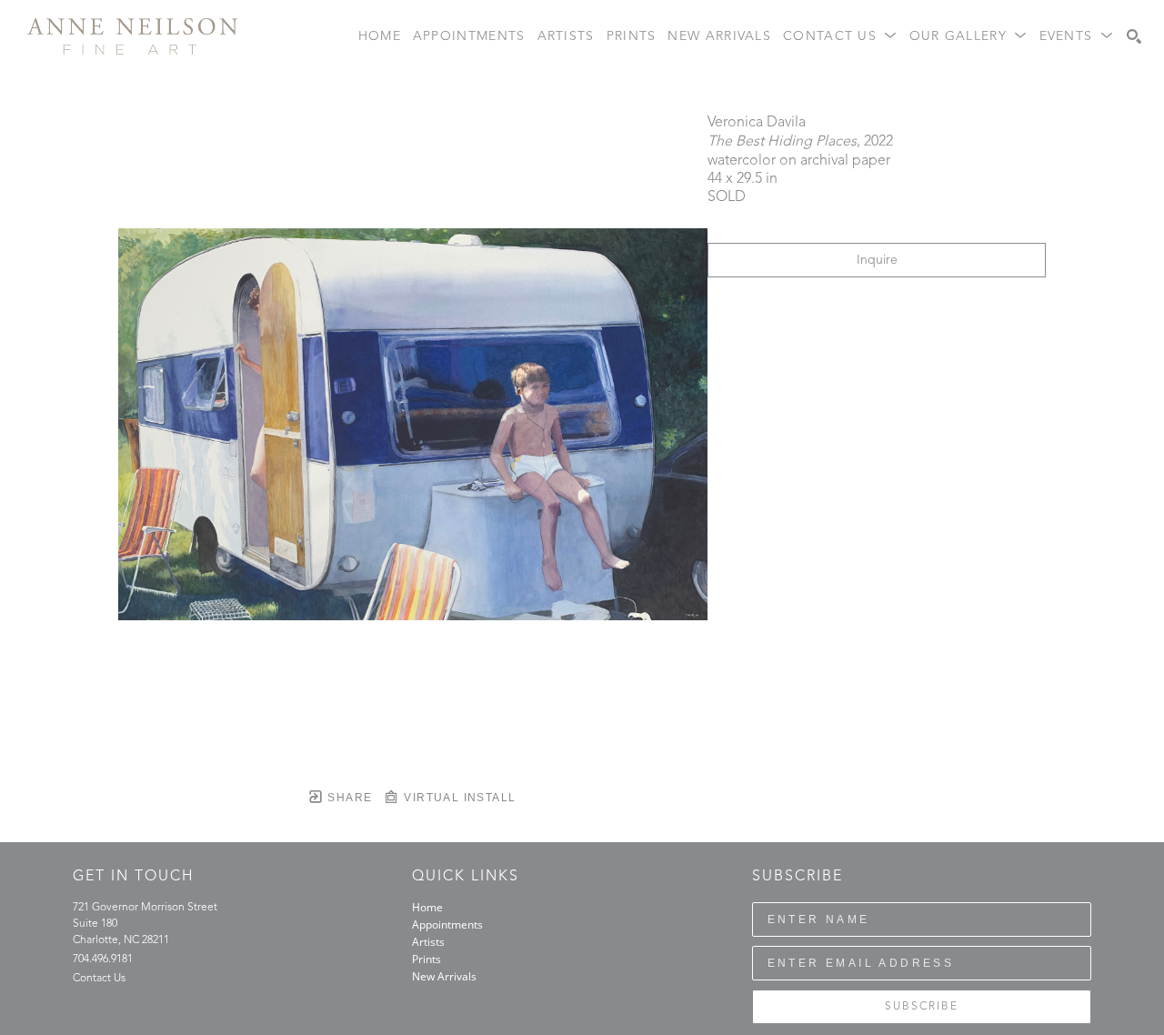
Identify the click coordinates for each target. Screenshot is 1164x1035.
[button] (840, 37)
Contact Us (99, 978)
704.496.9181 (103, 959)
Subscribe (921, 1006)
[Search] (1134, 36)
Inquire (877, 260)
